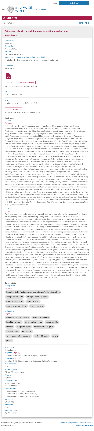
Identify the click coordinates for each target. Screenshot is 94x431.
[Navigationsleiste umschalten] (3, 9)
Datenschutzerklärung (84, 425)
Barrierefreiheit (86, 423)
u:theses (42, 9)
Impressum (73, 423)
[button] (55, 3)
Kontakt (64, 423)
